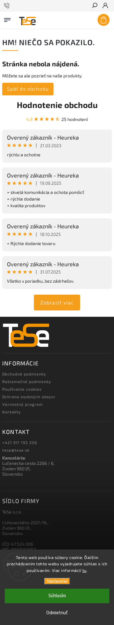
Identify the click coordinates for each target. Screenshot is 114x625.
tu (84, 570)
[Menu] (7, 18)
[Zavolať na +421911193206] (7, 5)
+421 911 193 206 (19, 442)
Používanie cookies (21, 389)
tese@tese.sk (15, 450)
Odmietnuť (57, 613)
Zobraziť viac (57, 302)
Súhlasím (57, 595)
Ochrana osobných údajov (28, 396)
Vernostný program (22, 404)
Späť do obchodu (28, 89)
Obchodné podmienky (24, 373)
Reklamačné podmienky (26, 381)
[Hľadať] (94, 6)
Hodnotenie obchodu (57, 105)
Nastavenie (57, 581)
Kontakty (11, 411)
